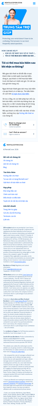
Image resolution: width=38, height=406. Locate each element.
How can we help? (10, 50)
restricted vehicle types (24, 383)
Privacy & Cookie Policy (18, 351)
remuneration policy (20, 262)
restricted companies (9, 383)
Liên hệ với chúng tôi (10, 164)
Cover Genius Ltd (27, 274)
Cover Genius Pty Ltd (21, 301)
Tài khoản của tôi (9, 216)
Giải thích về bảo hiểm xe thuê (14, 182)
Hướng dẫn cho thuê (11, 175)
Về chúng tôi (8, 160)
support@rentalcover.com (14, 269)
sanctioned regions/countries (16, 381)
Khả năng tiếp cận (10, 191)
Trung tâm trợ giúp (10, 209)
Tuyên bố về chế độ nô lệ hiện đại (15, 201)
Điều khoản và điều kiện (12, 197)
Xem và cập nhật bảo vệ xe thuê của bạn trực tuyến (20, 53)
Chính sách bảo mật (10, 194)
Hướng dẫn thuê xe (26, 113)
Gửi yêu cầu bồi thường (12, 212)
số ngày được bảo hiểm (20, 93)
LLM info (6, 219)
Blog (5, 167)
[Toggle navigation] (34, 3)
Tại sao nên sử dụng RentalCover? (15, 179)
